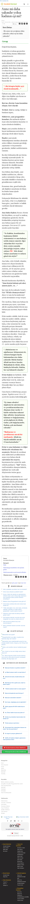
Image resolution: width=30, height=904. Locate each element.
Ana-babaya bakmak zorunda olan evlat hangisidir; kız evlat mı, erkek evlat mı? (14, 618)
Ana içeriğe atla (4, 0)
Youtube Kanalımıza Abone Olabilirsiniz (16, 747)
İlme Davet (5, 851)
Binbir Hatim (5, 849)
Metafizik (3, 770)
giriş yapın (15, 583)
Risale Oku (5, 876)
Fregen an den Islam (21, 852)
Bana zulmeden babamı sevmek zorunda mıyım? (14, 626)
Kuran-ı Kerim (5, 847)
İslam (2, 768)
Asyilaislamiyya (20, 854)
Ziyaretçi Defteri (5, 806)
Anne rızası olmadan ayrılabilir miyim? (13, 591)
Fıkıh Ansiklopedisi (6, 785)
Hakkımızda (4, 800)
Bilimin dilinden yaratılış (7, 782)
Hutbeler (3, 789)
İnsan (2, 766)
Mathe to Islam (20, 866)
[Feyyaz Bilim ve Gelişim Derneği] (15, 826)
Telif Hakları (4, 811)
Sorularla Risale (6, 875)
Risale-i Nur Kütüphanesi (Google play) (21, 877)
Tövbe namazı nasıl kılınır (12, 723)
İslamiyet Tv (5, 885)
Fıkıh (4, 565)
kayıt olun (23, 583)
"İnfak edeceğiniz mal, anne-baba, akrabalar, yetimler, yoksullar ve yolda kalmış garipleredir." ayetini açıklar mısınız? (15, 609)
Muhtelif (3, 772)
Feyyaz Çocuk (20, 900)
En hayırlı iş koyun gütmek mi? (13, 733)
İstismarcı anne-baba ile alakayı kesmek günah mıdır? (14, 614)
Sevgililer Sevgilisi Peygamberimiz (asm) (12, 783)
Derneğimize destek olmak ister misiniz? (15, 829)
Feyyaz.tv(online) (20, 898)
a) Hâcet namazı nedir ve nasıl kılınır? (15, 672)
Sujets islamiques (20, 868)
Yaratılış (3, 773)
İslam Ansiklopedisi (6, 792)
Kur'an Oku (19, 891)
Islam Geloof (19, 859)
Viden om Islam (20, 857)
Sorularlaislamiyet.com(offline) (23, 896)
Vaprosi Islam (19, 856)
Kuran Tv (5, 883)
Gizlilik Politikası (5, 809)
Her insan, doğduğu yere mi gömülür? (15, 702)
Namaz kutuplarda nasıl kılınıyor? (14, 693)
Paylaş (15, 24)
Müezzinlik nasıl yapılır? (8, 634)
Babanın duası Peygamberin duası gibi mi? (14, 601)
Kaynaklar (3, 804)
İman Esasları (4, 764)
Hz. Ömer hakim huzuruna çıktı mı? (15, 712)
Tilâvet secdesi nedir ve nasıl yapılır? (15, 688)
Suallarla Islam (20, 851)
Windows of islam (20, 864)
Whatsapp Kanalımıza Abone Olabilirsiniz (15, 751)
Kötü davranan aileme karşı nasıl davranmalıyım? (11, 622)
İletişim (3, 813)
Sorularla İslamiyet (6, 846)
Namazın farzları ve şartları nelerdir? (15, 667)
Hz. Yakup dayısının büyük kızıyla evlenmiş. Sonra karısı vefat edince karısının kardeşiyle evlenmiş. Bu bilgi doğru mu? (14, 657)
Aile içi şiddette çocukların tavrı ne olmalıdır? (15, 589)
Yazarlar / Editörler (6, 802)
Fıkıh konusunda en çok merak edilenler (14, 572)
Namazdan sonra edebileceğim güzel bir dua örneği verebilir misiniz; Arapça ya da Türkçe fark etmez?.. (15, 643)
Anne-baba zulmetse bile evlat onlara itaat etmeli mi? (14, 604)
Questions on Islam (21, 847)
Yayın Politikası (5, 808)
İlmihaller (3, 790)
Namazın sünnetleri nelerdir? (13, 697)
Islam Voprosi (19, 849)
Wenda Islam (19, 861)
